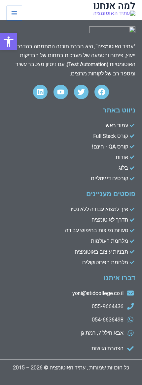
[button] (8, 41)
